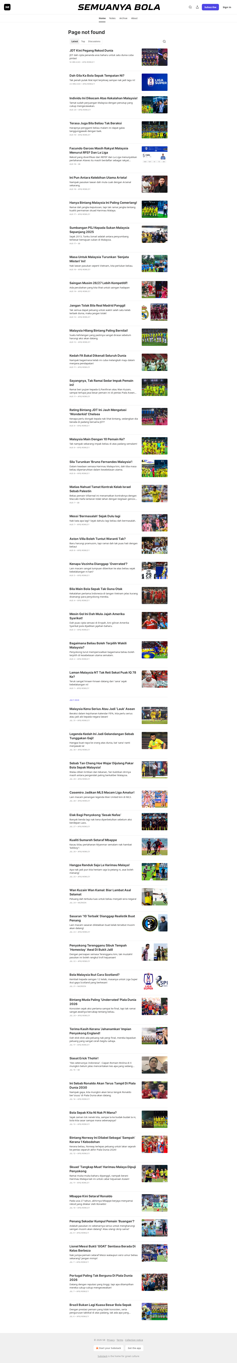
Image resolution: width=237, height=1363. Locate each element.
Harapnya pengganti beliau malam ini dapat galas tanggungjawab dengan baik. (97, 129)
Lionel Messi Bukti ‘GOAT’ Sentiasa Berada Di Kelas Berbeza (102, 1248)
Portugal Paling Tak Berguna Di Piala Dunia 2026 (101, 1278)
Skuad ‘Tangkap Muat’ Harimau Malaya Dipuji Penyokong (102, 1169)
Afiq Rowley (88, 62)
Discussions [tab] (94, 41)
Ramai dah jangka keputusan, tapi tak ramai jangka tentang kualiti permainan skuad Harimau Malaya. (102, 209)
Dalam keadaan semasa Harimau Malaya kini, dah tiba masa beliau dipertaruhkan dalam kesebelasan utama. (102, 468)
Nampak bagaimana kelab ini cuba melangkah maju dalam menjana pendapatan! (102, 361)
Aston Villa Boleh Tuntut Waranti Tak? (97, 539)
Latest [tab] (74, 41)
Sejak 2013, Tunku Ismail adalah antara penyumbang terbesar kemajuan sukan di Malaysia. (98, 238)
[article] (118, 58)
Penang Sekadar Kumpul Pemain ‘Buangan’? (101, 1221)
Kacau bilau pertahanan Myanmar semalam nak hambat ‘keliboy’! (100, 846)
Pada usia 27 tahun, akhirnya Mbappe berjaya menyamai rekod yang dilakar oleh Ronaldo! (101, 1202)
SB (79, 164)
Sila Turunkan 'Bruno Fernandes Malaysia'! (100, 462)
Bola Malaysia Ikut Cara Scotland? (94, 975)
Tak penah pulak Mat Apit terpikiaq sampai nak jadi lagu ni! (102, 80)
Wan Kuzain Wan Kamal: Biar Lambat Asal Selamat (100, 892)
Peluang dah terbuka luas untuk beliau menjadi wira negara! (102, 898)
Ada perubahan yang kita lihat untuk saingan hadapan (99, 287)
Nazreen (82, 903)
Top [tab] (83, 41)
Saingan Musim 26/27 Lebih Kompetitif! (98, 283)
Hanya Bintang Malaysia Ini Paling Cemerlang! (103, 203)
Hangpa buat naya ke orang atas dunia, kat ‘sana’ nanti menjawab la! (99, 744)
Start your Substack (110, 1348)
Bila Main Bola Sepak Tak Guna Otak (95, 589)
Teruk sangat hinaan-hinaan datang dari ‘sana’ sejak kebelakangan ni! (98, 683)
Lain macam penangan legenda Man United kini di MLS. (100, 797)
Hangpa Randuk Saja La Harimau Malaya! (99, 865)
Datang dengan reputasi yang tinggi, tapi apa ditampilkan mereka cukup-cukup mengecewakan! (101, 1286)
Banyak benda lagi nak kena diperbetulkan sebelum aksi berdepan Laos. (100, 821)
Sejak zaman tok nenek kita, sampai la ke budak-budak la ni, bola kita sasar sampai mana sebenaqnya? (102, 1118)
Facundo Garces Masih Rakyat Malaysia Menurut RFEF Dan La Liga (98, 150)
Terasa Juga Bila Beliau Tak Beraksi (95, 123)
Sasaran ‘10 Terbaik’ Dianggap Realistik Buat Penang (102, 918)
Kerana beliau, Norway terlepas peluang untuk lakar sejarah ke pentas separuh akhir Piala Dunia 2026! (102, 1148)
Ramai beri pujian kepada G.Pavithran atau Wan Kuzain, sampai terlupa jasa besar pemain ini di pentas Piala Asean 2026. (101, 391)
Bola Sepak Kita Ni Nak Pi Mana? (93, 1112)
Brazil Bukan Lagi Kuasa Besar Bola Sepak (100, 1305)
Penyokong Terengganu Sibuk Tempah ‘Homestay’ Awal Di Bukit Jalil (98, 948)
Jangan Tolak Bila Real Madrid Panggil (97, 305)
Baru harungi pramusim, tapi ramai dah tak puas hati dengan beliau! (103, 545)
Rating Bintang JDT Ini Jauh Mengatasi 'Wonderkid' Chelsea (97, 412)
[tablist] (85, 41)
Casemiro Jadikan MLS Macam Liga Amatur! (101, 792)
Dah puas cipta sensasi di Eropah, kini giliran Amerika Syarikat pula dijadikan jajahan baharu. (99, 624)
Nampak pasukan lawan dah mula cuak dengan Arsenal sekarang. (100, 183)
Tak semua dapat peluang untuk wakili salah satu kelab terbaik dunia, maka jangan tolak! (99, 311)
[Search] (190, 7)
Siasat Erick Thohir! (84, 1058)
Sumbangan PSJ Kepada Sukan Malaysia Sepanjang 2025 (99, 230)
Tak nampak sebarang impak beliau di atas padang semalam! (103, 443)
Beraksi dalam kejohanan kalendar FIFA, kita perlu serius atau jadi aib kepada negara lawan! (101, 715)
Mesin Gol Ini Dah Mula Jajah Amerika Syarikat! (97, 616)
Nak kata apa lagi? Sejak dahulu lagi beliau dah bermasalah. (102, 520)
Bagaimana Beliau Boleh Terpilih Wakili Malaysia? (98, 645)
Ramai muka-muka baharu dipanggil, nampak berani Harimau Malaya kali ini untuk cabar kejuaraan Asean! (99, 1177)
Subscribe (210, 7)
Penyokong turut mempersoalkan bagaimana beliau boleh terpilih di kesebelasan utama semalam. (101, 653)
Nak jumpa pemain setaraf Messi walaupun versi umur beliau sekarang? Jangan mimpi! (103, 1256)
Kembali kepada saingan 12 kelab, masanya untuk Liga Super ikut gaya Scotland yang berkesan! (103, 981)
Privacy (111, 1339)
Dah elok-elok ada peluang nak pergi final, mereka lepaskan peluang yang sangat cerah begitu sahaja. (102, 1039)
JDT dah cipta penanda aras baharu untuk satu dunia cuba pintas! (101, 56)
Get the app (134, 1348)
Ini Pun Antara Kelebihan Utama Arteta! (98, 177)
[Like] (71, 66)
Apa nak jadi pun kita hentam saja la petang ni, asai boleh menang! (101, 871)
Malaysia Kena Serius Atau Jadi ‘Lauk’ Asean (102, 709)
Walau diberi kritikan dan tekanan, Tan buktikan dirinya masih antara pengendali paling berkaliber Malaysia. (100, 773)
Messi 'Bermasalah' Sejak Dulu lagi (94, 516)
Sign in (227, 7)
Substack (102, 1356)
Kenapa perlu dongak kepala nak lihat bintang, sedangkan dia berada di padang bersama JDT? (103, 420)
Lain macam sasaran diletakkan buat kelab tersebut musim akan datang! (102, 926)
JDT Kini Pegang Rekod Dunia (91, 50)
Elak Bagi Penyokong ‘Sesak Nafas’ (95, 815)
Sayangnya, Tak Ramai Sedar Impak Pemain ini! (101, 383)
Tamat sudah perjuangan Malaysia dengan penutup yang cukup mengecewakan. (101, 104)
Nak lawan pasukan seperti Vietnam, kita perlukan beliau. (101, 265)
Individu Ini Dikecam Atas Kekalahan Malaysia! (103, 98)
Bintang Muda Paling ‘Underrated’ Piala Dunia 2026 (102, 1002)
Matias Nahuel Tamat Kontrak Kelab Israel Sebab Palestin (100, 489)
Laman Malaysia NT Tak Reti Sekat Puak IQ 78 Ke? (102, 675)
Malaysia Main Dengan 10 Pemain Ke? (97, 439)
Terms (120, 1339)
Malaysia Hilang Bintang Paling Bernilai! (98, 330)
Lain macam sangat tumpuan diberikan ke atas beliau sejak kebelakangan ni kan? (102, 570)
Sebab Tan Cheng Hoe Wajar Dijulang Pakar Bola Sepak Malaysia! (101, 765)
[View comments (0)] (93, 66)
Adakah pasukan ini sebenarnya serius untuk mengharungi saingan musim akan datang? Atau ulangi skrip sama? (102, 1227)
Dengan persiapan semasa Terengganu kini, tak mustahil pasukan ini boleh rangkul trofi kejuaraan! (100, 955)
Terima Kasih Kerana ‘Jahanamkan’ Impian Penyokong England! (100, 1031)
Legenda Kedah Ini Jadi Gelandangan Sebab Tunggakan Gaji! (101, 736)
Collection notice (134, 1339)
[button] (102, 18)
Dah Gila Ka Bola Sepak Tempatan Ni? (96, 75)
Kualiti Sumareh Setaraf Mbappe (93, 840)
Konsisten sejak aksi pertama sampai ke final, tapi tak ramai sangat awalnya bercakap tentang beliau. (102, 1010)
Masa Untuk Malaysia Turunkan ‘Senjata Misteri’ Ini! (99, 259)
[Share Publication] (197, 7)
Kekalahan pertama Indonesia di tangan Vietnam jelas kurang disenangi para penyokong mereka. (103, 595)
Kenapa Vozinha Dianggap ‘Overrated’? (98, 564)
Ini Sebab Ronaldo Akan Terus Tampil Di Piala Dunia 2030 (102, 1085)
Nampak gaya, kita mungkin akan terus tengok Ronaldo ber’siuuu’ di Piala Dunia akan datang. (100, 1093)
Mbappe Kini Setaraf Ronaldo (90, 1196)
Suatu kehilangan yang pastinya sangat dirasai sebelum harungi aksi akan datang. (100, 336)
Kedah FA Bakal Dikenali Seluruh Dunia (97, 355)
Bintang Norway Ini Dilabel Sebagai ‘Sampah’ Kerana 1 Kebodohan (102, 1140)
